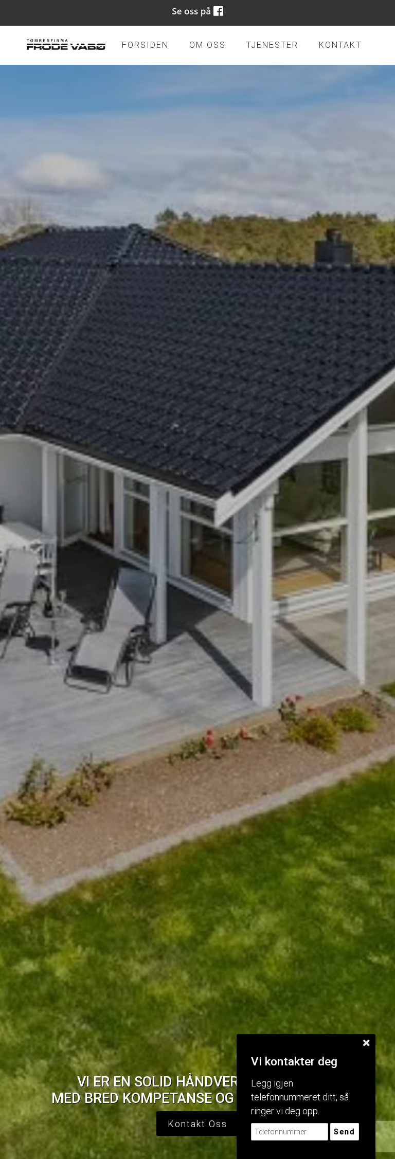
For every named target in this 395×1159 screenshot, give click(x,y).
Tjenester (272, 45)
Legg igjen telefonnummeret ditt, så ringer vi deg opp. (300, 1097)
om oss (207, 45)
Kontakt (340, 45)
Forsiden (145, 45)
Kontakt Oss (197, 1123)
